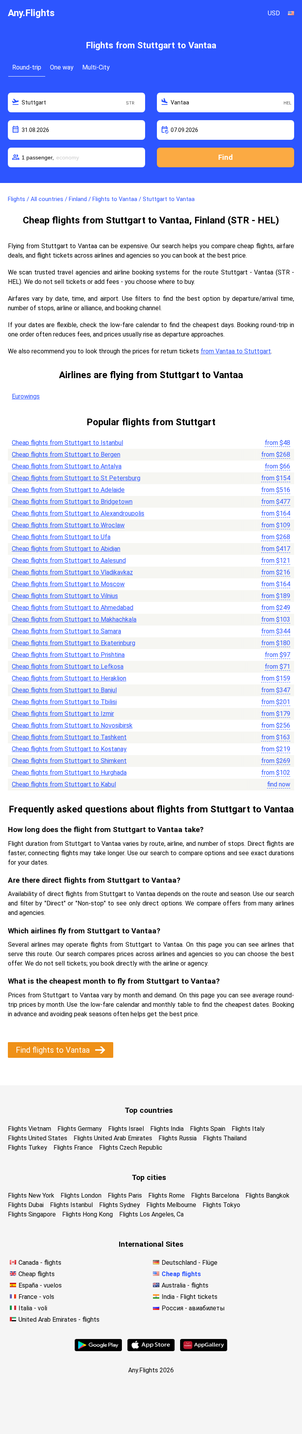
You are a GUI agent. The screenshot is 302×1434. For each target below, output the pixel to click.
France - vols (36, 1296)
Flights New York (31, 1195)
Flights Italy (248, 1128)
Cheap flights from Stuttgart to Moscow (68, 584)
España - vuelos (40, 1285)
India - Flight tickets (189, 1296)
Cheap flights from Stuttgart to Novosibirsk (72, 725)
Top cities (149, 1177)
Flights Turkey (27, 1147)
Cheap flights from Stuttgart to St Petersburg (76, 478)
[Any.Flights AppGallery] (203, 1349)
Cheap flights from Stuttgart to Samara (66, 631)
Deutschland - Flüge (189, 1262)
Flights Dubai (26, 1205)
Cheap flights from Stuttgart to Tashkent (69, 737)
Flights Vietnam (29, 1128)
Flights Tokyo (221, 1205)
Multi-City (96, 67)
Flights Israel (126, 1128)
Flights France (73, 1147)
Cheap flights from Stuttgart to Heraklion (69, 678)
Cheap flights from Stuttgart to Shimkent (69, 761)
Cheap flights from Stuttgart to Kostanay (69, 749)
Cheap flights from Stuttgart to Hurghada (69, 772)
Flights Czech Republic (130, 1147)
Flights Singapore (32, 1214)
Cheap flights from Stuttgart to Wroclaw (68, 525)
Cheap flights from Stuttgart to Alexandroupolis (78, 513)
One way (62, 67)
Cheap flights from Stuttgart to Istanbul (67, 442)
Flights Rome (166, 1195)
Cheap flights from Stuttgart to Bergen (66, 454)
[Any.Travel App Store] (151, 1349)
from (277, 442)
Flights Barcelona (215, 1195)
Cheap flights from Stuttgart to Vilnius (65, 596)
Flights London (81, 1195)
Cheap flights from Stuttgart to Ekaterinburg (73, 643)
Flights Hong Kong (87, 1214)
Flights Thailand (225, 1138)
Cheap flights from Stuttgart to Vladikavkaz (72, 572)
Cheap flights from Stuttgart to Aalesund (69, 560)
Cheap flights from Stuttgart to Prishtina (68, 654)
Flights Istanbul (71, 1205)
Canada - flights (39, 1262)
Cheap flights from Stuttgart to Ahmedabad (72, 607)
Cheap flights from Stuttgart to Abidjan (66, 548)
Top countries (149, 1110)
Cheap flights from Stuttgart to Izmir (63, 713)
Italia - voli (32, 1308)
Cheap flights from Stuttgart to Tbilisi (64, 702)
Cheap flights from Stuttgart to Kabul (64, 784)
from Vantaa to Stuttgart (236, 351)
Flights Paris (125, 1195)
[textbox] (76, 102)
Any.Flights (31, 12)
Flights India (167, 1128)
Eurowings (26, 396)
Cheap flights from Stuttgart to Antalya (67, 466)
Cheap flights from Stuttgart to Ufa (61, 537)
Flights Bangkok (267, 1195)
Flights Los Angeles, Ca (151, 1214)
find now (278, 784)
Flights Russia (177, 1138)
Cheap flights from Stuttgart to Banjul (64, 690)
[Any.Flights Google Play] (98, 1349)
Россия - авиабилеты (193, 1308)
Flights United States (37, 1138)
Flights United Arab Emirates (113, 1138)
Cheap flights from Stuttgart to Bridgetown (72, 501)
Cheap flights (36, 1274)
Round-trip (26, 67)
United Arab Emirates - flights (58, 1319)
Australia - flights (185, 1285)
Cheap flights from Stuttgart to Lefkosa (67, 666)
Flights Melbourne (171, 1205)
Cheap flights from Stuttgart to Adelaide (68, 490)
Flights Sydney (119, 1205)
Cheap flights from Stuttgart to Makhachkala (74, 619)
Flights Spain (207, 1128)
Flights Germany (79, 1128)
